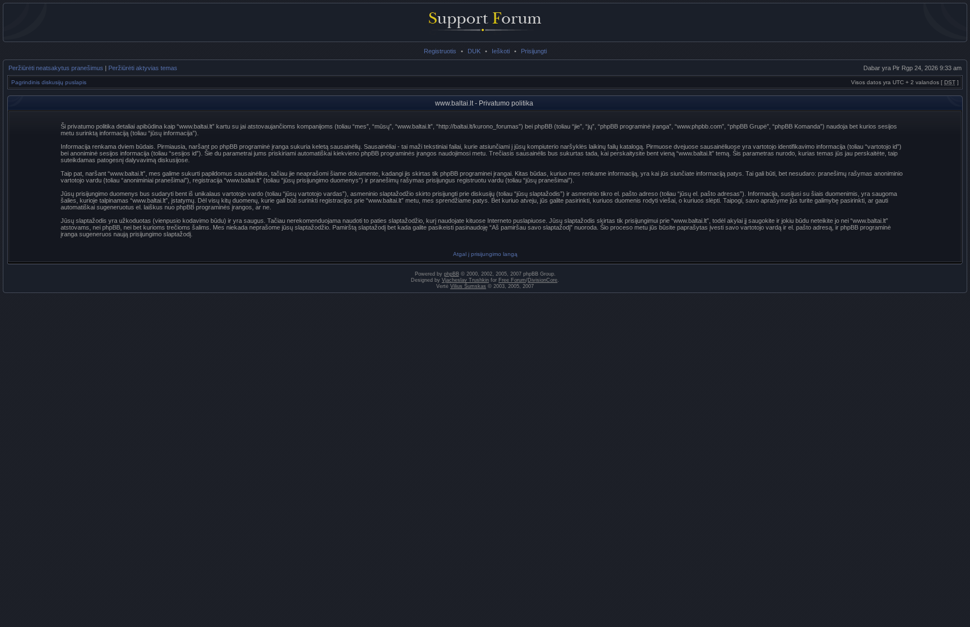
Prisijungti (534, 51)
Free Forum (512, 280)
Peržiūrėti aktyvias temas (142, 68)
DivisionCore (542, 280)
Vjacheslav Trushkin (465, 280)
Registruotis (440, 51)
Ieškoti (501, 51)
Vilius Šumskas (468, 286)
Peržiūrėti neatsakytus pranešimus (55, 68)
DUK (474, 51)
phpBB (451, 274)
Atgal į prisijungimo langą (485, 254)
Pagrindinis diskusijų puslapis (48, 82)
